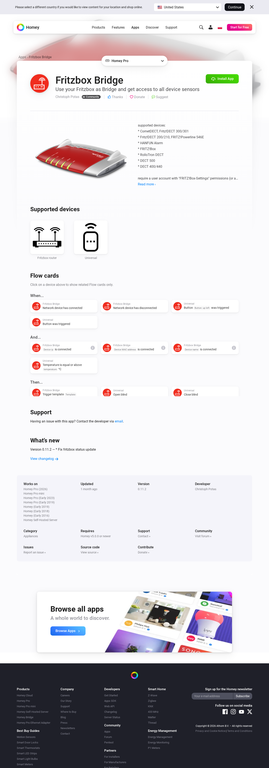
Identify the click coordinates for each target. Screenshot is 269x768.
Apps (135, 27)
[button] (187, 7)
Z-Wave (152, 695)
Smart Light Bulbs (27, 758)
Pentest (108, 742)
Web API (109, 706)
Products (98, 27)
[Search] (201, 27)
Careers (65, 695)
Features (118, 27)
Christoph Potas (205, 489)
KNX (150, 706)
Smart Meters (25, 764)
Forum (108, 737)
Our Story (66, 700)
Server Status (112, 717)
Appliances (31, 536)
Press (64, 722)
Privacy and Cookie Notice (210, 731)
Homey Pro (23, 700)
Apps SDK (110, 700)
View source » (90, 552)
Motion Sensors (26, 737)
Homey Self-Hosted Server (32, 711)
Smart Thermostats (28, 748)
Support (171, 27)
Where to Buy (68, 711)
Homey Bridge (25, 717)
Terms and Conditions (239, 731)
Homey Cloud (25, 695)
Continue (234, 7)
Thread (152, 722)
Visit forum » (203, 536)
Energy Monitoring (158, 742)
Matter (152, 717)
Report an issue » (35, 552)
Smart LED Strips (27, 753)
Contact (65, 733)
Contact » (144, 536)
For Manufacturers (115, 762)
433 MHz (153, 711)
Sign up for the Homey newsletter (228, 689)
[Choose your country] (220, 27)
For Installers (112, 756)
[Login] (210, 27)
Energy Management (160, 737)
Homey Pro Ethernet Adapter (33, 722)
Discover (152, 27)
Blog (63, 717)
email (119, 421)
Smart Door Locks (27, 742)
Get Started (111, 695)
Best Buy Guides (28, 731)
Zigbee (152, 700)
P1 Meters (154, 748)
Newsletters (68, 728)
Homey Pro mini (26, 706)
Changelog (110, 711)
